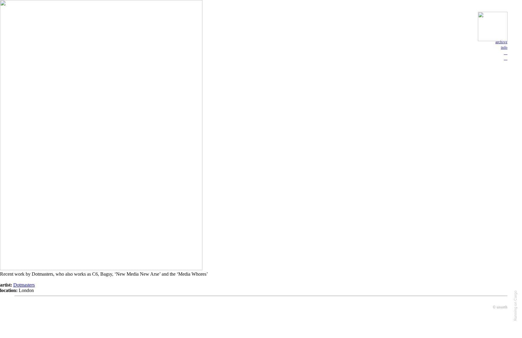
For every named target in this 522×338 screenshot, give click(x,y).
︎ (505, 58)
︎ (505, 52)
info (504, 47)
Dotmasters (24, 284)
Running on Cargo (515, 305)
